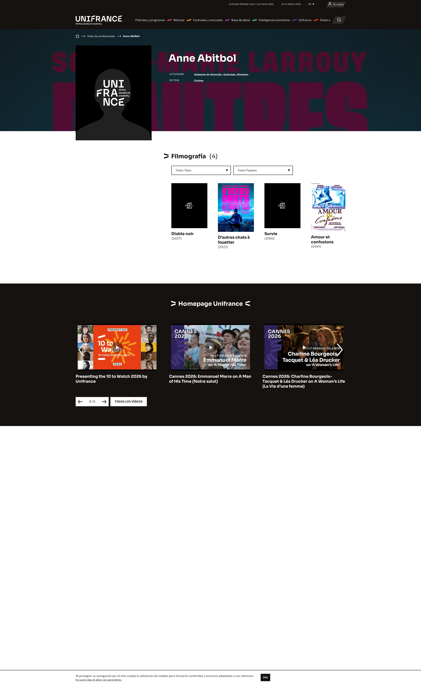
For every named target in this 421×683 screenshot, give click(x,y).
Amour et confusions (322, 239)
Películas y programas (150, 20)
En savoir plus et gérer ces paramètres (99, 679)
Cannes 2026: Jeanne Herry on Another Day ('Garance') (302, 379)
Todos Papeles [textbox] (247, 170)
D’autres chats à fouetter (234, 240)
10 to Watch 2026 (291, 4)
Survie (270, 233)
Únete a (325, 20)
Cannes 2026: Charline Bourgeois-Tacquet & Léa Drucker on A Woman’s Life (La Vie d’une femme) (210, 381)
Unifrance (304, 20)
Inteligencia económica (274, 20)
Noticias (179, 20)
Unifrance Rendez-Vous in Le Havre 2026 (251, 4)
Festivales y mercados (208, 20)
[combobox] (201, 170)
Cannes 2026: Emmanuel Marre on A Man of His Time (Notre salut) (117, 379)
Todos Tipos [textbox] (183, 170)
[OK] (265, 677)
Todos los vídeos (129, 401)
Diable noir (182, 233)
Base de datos (240, 20)
